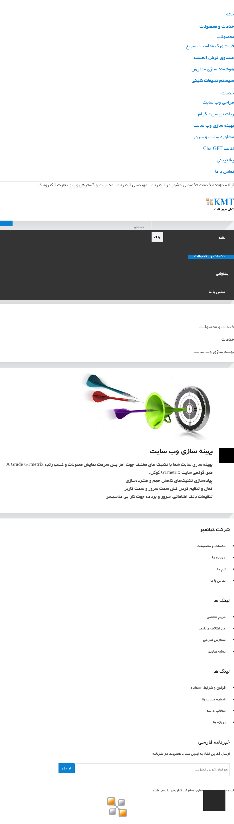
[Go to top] (214, 800)
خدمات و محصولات (216, 26)
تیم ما (221, 570)
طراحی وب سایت (218, 102)
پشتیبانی (225, 160)
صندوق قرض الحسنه (213, 58)
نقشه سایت (216, 652)
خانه (230, 14)
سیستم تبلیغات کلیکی (213, 81)
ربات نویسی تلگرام (216, 114)
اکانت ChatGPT (218, 149)
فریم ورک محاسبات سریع (210, 46)
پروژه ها (219, 723)
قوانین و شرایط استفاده (208, 688)
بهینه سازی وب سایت (213, 125)
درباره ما (218, 558)
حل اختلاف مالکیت (211, 629)
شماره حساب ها (213, 700)
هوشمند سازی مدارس (212, 69)
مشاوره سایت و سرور (213, 137)
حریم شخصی (216, 617)
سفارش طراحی (214, 640)
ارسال (66, 768)
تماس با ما (224, 172)
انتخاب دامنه (215, 711)
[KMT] (117, 203)
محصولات (225, 37)
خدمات (227, 93)
